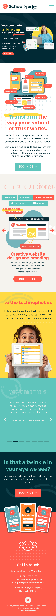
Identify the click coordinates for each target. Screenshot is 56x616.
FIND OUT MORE (27, 279)
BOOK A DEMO (8, 53)
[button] (9, 441)
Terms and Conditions (28, 611)
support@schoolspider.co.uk (29, 582)
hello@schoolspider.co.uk (29, 579)
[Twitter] (28, 600)
